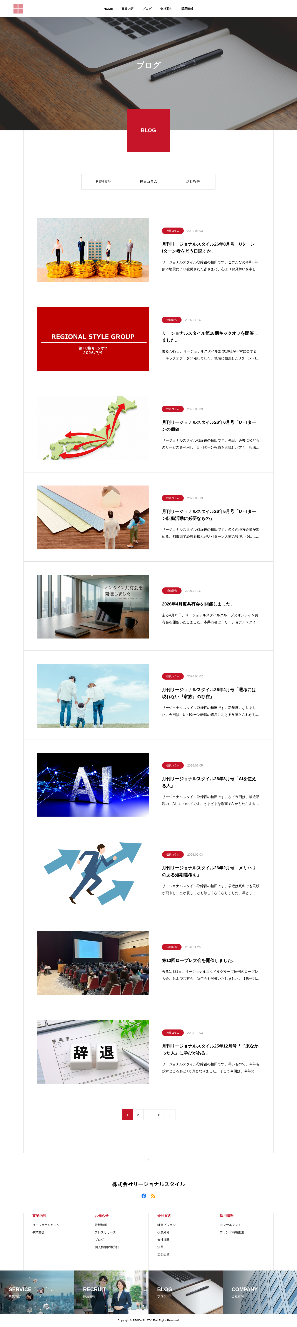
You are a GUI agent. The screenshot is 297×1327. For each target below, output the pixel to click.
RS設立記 (103, 181)
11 (159, 1115)
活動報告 (193, 181)
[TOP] (148, 1159)
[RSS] (153, 1195)
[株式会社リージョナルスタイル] (18, 8)
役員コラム (148, 181)
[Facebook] (144, 1195)
